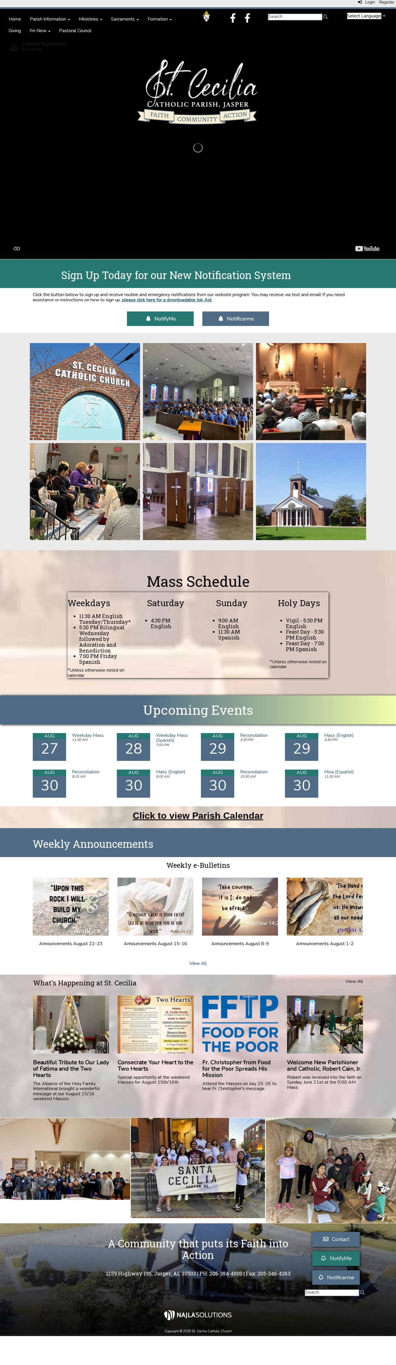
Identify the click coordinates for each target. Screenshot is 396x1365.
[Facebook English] (233, 20)
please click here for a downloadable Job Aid (166, 300)
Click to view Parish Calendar (198, 815)
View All (198, 963)
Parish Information (48, 19)
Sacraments (123, 19)
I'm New (39, 31)
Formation (158, 19)
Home (15, 19)
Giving (15, 31)
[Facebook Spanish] (247, 20)
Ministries (89, 19)
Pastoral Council (75, 31)
